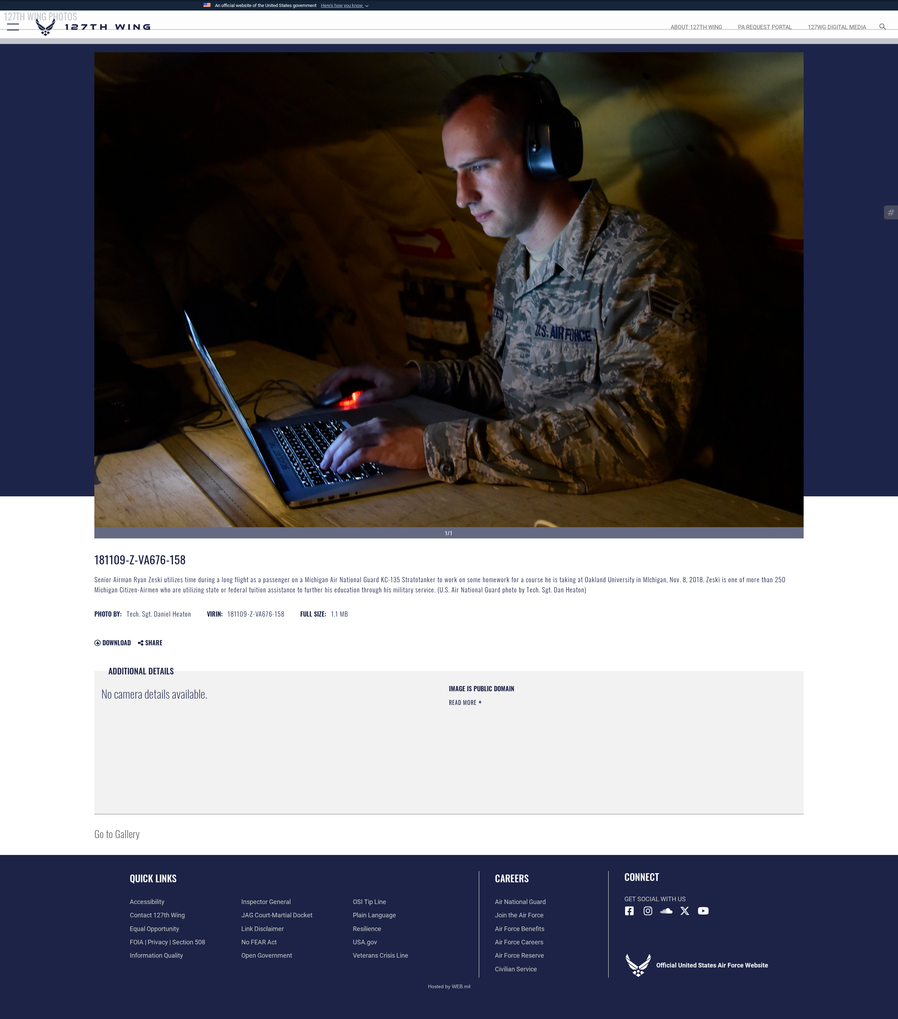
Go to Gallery (117, 833)
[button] (345, 5)
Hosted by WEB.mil (449, 986)
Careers (512, 878)
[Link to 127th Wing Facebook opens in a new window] (629, 911)
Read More (463, 702)
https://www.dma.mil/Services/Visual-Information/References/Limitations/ (531, 737)
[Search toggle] (883, 27)
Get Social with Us (655, 899)
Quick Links (153, 878)
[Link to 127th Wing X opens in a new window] (684, 911)
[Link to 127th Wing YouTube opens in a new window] (703, 911)
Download (116, 642)
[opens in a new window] (648, 911)
